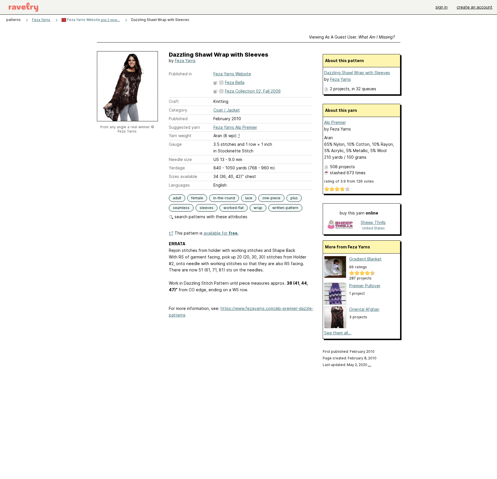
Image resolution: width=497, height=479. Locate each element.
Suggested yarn (184, 127)
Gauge (175, 144)
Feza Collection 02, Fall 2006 (253, 91)
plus (294, 198)
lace (248, 198)
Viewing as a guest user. (352, 37)
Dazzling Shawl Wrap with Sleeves (357, 72)
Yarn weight (180, 135)
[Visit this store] (340, 225)
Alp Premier (335, 122)
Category (178, 110)
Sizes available (183, 176)
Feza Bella (234, 82)
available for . (221, 233)
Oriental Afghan (364, 309)
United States (373, 228)
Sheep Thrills (373, 222)
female (197, 198)
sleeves (206, 208)
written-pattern (285, 208)
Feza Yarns (41, 20)
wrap (258, 208)
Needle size (180, 159)
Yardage (177, 167)
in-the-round (224, 198)
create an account (474, 7)
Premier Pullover (365, 285)
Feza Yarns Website (93, 20)
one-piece (271, 198)
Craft (174, 101)
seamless (181, 208)
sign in (441, 7)
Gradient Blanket (365, 258)
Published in (180, 73)
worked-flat (233, 208)
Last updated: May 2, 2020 (347, 365)
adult (177, 198)
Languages (179, 185)
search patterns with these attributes (210, 216)
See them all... (337, 332)
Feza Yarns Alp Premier (235, 127)
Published (178, 118)
